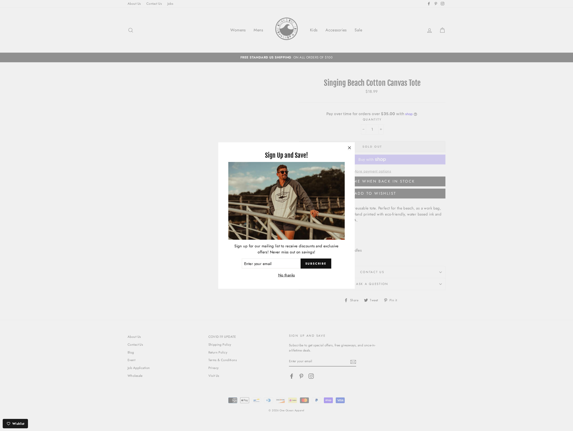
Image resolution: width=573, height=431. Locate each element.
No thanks (286, 275)
